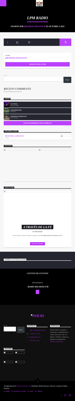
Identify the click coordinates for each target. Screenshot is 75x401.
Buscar (5, 75)
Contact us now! (19, 391)
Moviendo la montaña (14, 136)
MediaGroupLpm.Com (23, 386)
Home (8, 391)
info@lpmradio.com (35, 337)
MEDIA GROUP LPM (56, 341)
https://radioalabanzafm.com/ (38, 330)
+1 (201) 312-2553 (34, 333)
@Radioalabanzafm (34, 26)
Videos (39, 391)
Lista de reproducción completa (37, 123)
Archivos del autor (37, 64)
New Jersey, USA (34, 340)
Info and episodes (37, 243)
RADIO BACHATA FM (38, 286)
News (31, 391)
